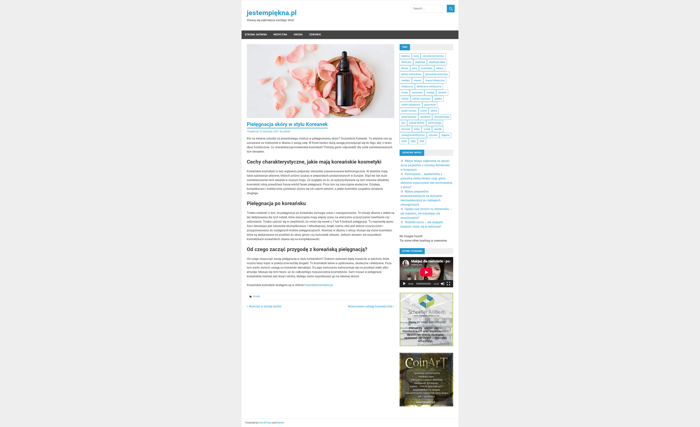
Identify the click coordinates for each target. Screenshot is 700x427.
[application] (426, 272)
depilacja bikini (437, 62)
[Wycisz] (442, 284)
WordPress (265, 422)
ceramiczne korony (433, 56)
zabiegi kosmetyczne (413, 135)
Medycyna (280, 34)
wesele (438, 129)
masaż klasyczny (435, 80)
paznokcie (430, 104)
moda (404, 92)
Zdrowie (315, 34)
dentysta (406, 62)
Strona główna (256, 34)
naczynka (417, 92)
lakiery (440, 68)
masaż (417, 80)
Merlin (280, 422)
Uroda (298, 34)
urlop (417, 129)
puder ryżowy (409, 110)
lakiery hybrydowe (411, 74)
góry (414, 68)
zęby (413, 141)
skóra (434, 110)
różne (423, 110)
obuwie (442, 92)
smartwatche (408, 116)
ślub (422, 141)
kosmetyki (426, 68)
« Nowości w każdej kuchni (264, 306)
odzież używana (421, 98)
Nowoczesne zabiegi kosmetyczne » (371, 306)
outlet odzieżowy (410, 104)
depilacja (420, 62)
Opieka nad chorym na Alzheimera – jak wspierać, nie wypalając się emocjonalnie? (426, 213)
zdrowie (433, 135)
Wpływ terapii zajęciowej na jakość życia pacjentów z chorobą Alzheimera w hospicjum (425, 165)
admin (286, 131)
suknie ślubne (416, 122)
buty (416, 56)
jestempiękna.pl (272, 13)
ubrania (405, 129)
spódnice (425, 116)
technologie (434, 122)
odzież (405, 98)
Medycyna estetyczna (429, 86)
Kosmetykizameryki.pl (318, 285)
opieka (438, 98)
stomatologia (441, 116)
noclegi (430, 92)
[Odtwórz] (404, 284)
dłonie (404, 68)
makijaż (405, 80)
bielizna (405, 56)
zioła (404, 141)
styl (403, 122)
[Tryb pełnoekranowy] (448, 284)
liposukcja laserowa (436, 74)
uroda (426, 129)
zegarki (445, 135)
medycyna (407, 86)
